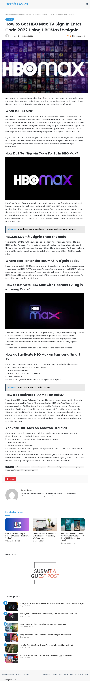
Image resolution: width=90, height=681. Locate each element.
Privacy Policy (57, 674)
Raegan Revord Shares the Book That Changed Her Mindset (45, 634)
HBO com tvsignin (22, 467)
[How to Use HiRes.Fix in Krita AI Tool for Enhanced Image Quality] (11, 648)
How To (16, 14)
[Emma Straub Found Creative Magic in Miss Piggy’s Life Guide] (11, 658)
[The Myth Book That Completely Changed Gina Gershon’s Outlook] (11, 617)
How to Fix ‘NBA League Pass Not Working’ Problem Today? (17, 535)
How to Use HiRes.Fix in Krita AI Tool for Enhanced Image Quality (47, 645)
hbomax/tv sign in (30, 470)
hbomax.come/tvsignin (74, 467)
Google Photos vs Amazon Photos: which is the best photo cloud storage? (52, 603)
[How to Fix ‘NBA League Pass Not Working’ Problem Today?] (17, 524)
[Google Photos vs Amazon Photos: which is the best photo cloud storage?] (11, 606)
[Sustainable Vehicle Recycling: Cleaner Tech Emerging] (11, 627)
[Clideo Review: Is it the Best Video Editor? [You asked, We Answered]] (45, 524)
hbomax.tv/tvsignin (13, 470)
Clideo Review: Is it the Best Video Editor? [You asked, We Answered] (44, 535)
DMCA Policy (68, 674)
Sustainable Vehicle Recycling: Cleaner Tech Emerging (43, 624)
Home (9, 14)
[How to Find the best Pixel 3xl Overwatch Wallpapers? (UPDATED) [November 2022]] (73, 524)
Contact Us (46, 674)
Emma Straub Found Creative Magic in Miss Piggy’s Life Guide (46, 655)
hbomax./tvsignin (38, 467)
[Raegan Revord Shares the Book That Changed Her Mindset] (11, 637)
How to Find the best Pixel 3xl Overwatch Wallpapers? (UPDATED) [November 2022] (72, 536)
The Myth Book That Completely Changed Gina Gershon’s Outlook (48, 614)
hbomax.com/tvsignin (55, 467)
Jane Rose (13, 36)
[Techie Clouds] (17, 4)
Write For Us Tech (81, 674)
